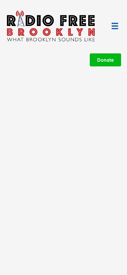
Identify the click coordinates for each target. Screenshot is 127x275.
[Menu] (115, 26)
